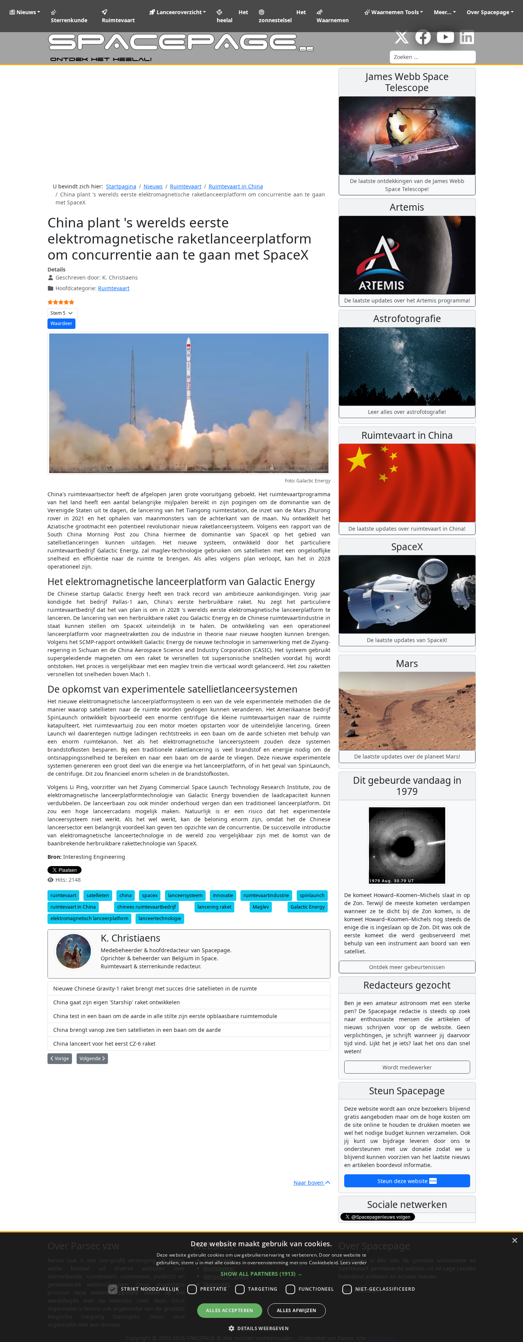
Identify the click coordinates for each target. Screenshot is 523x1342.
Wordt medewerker (407, 1067)
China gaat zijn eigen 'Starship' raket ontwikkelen (116, 1002)
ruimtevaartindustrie (266, 895)
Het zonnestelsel (282, 16)
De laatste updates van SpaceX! (407, 640)
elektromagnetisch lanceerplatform (89, 918)
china (125, 895)
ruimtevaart (63, 895)
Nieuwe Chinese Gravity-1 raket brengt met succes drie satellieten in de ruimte (155, 988)
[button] (261, 1274)
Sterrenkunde (69, 20)
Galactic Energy (308, 907)
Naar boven (309, 1182)
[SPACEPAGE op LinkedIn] (467, 40)
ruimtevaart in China (73, 907)
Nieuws (25, 12)
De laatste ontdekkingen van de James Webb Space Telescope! (407, 185)
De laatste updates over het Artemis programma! (407, 300)
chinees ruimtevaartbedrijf (146, 907)
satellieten (98, 895)
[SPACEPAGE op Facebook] (423, 40)
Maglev (261, 907)
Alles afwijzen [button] (297, 1310)
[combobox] (433, 57)
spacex (149, 895)
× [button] (514, 1241)
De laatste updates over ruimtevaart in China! (407, 528)
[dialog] (261, 1287)
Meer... (442, 12)
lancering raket (214, 907)
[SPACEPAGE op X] (402, 40)
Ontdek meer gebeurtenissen (407, 967)
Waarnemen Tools (394, 12)
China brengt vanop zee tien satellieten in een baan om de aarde (137, 1029)
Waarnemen (333, 20)
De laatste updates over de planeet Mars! (407, 756)
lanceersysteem (185, 895)
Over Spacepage (488, 12)
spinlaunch (312, 895)
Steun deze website (403, 1181)
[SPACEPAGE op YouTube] (445, 40)
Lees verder (353, 1262)
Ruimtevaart (118, 20)
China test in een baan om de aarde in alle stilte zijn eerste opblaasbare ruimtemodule (165, 1016)
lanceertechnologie (160, 918)
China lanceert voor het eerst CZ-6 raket (104, 1043)
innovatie (223, 895)
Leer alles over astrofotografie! (407, 411)
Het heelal (232, 16)
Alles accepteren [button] (229, 1310)
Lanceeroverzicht (178, 12)
